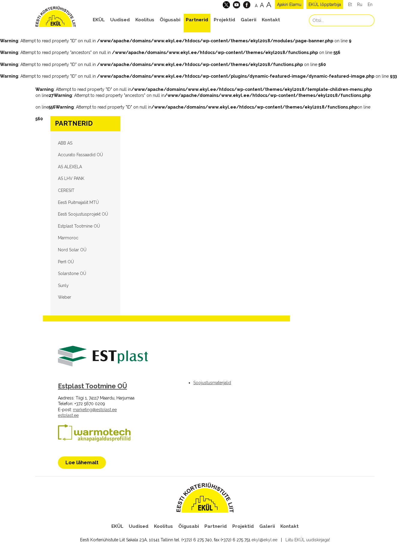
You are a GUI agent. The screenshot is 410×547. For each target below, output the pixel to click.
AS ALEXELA (70, 166)
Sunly (63, 285)
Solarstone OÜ (72, 273)
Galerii (248, 19)
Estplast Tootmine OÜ (79, 226)
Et (350, 4)
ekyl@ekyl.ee (264, 539)
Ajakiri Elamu (289, 4)
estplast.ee (68, 415)
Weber (64, 297)
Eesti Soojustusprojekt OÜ (83, 214)
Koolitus (144, 19)
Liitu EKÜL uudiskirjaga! (307, 539)
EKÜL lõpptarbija (325, 4)
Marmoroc (68, 237)
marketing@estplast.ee (95, 409)
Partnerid (197, 19)
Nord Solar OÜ (72, 249)
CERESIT (66, 190)
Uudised (120, 19)
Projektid (224, 19)
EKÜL (99, 19)
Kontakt (271, 19)
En (370, 4)
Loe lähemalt (81, 462)
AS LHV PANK (71, 178)
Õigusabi (170, 19)
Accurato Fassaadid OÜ (80, 154)
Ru (359, 4)
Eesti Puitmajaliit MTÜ (78, 202)
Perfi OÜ (66, 261)
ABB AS (65, 143)
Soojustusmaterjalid (212, 382)
